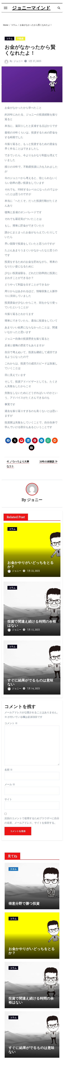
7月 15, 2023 (33, 629)
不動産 (20, 38)
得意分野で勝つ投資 (24, 903)
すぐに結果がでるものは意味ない (30, 682)
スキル (13, 868)
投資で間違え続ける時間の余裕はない (31, 623)
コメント (11, 723)
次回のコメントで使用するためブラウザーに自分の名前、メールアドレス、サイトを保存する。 (32, 820)
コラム (9, 38)
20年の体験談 (47, 461)
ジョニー (18, 61)
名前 (9, 769)
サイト (8, 799)
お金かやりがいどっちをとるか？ (30, 564)
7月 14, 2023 (33, 688)
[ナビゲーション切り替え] (5, 8)
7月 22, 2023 (33, 570)
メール (10, 784)
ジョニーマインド (31, 8)
